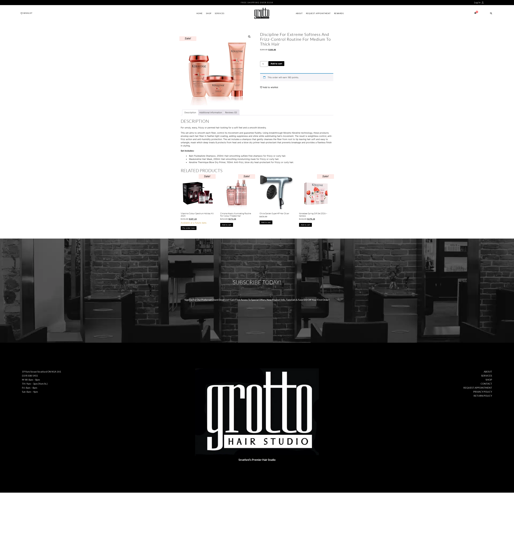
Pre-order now (188, 228)
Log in (477, 2)
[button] (249, 36)
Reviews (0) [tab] (231, 112)
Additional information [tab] (210, 112)
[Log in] (482, 2)
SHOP (208, 13)
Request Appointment (318, 13)
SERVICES (219, 13)
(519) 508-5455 (30, 375)
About (299, 13)
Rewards (339, 13)
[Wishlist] (22, 13)
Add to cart (276, 63)
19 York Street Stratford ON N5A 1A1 (41, 371)
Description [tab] (190, 112)
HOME (199, 13)
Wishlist (27, 13)
